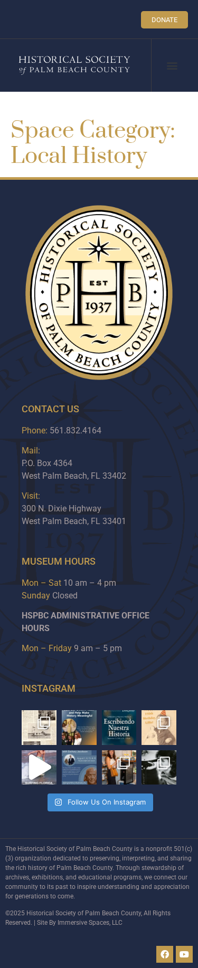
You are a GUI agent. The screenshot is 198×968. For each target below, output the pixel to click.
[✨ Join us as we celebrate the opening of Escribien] (119, 727)
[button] (172, 65)
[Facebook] (164, 954)
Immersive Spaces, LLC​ (90, 922)
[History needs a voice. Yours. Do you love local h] (79, 727)
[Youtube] (184, 954)
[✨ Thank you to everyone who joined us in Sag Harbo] (119, 767)
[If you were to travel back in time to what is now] (39, 727)
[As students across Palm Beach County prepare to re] (159, 767)
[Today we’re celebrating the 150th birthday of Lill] (159, 727)
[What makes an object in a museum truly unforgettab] (39, 767)
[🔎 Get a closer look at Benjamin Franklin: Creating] (79, 767)
